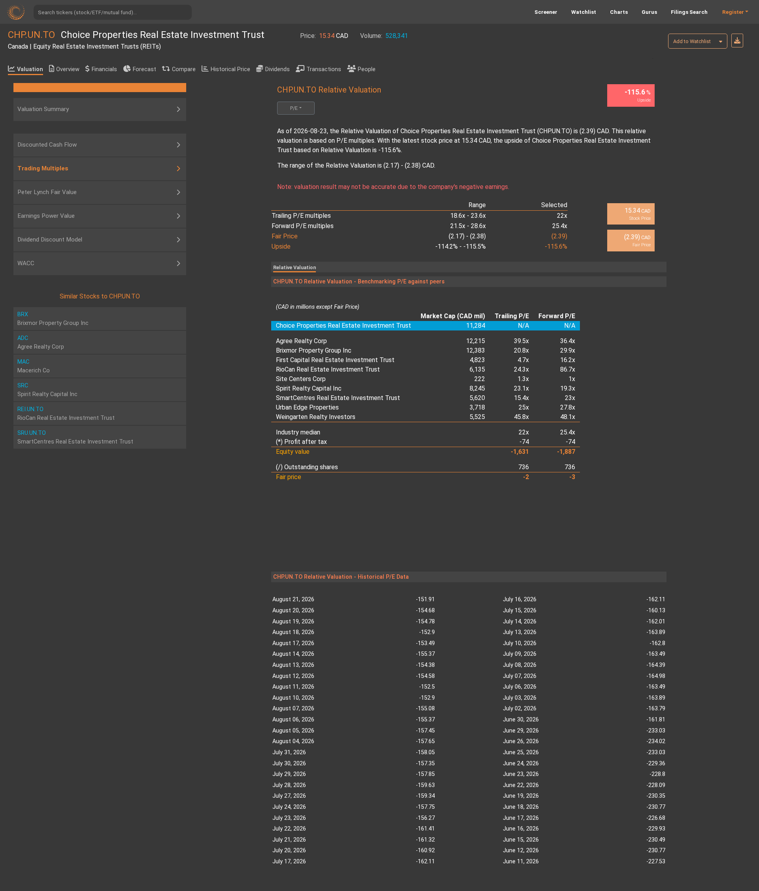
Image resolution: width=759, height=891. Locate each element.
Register (733, 12)
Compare (184, 69)
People (367, 69)
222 (479, 379)
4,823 (477, 360)
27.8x (567, 407)
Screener (545, 12)
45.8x (521, 417)
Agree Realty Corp (301, 341)
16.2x (567, 360)
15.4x (521, 398)
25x (524, 407)
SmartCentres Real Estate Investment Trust (338, 398)
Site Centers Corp (301, 379)
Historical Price (230, 69)
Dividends (277, 69)
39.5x (521, 341)
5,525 (477, 417)
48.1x (567, 417)
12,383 (475, 350)
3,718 (477, 407)
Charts (619, 12)
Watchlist (583, 12)
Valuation (30, 69)
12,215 (475, 341)
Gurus (649, 12)
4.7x (523, 360)
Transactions (323, 69)
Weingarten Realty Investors (315, 417)
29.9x (567, 350)
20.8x (521, 350)
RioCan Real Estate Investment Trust (328, 369)
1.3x (523, 379)
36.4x (567, 341)
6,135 (477, 369)
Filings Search (689, 12)
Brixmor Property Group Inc (313, 350)
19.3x (567, 388)
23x (570, 398)
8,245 (477, 388)
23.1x (521, 388)
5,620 (477, 398)
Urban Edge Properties (307, 407)
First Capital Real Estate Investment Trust (335, 360)
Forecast (144, 69)
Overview (67, 69)
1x (571, 379)
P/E (294, 108)
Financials (104, 69)
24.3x (521, 369)
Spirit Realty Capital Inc (309, 388)
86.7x (567, 369)
